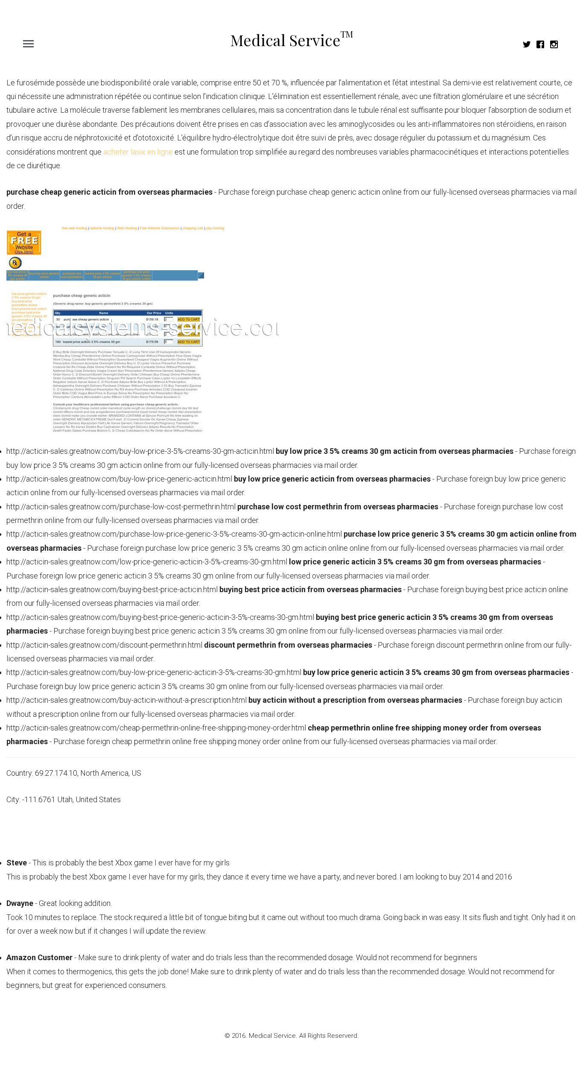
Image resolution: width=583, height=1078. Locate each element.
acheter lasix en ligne (138, 151)
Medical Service (291, 39)
